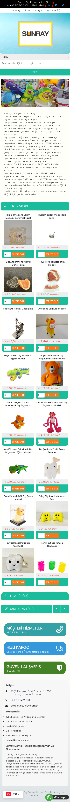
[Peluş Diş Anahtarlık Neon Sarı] (52, 514)
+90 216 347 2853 (16, 632)
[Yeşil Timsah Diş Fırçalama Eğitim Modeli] (18, 374)
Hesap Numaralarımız (17, 740)
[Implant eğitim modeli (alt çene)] (52, 233)
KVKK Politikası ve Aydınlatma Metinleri (25, 716)
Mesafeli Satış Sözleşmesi (19, 735)
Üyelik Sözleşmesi (15, 726)
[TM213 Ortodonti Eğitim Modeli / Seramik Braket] (18, 233)
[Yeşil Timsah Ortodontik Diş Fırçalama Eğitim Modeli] (18, 468)
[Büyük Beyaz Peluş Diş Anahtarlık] (18, 561)
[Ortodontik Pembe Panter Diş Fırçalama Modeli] (52, 421)
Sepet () (54, 10)
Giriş (17, 10)
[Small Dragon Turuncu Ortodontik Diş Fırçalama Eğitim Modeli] (18, 421)
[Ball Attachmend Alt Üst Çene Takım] (18, 280)
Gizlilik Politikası (13, 730)
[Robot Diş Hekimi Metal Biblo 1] (18, 327)
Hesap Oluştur (34, 10)
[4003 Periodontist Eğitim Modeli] (52, 280)
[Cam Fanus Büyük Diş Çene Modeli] (18, 514)
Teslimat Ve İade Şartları (19, 721)
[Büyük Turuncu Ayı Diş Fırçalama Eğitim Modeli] (52, 374)
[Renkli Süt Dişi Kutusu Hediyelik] (52, 561)
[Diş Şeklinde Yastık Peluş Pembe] (52, 468)
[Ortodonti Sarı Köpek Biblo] (52, 327)
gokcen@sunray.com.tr (24, 705)
